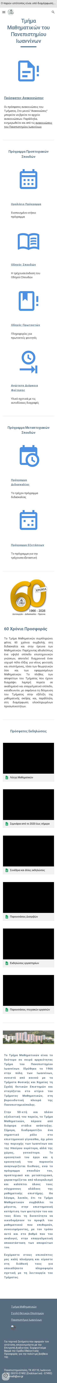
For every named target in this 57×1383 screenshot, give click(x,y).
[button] (4, 12)
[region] (28, 4)
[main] (28, 32)
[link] (28, 762)
